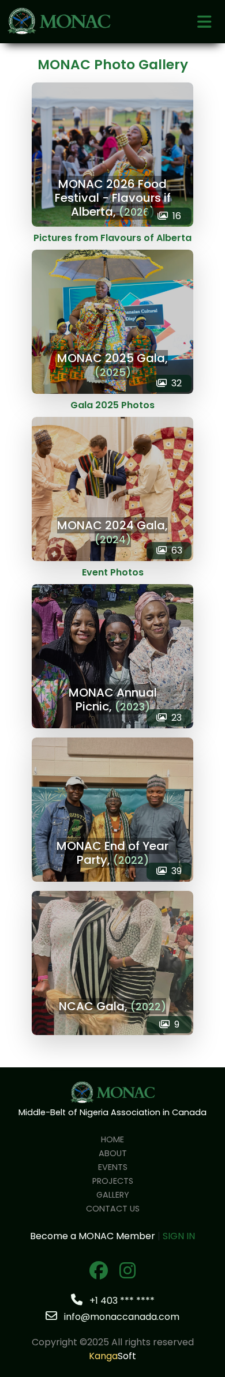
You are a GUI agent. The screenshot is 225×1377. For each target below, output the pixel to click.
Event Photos (113, 572)
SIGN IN (179, 1236)
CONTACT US (113, 1208)
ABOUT (113, 1153)
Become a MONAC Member (92, 1236)
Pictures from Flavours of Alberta (112, 237)
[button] (204, 24)
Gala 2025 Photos (112, 405)
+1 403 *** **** (121, 1300)
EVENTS (112, 1167)
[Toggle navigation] (204, 22)
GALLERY (112, 1195)
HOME (112, 1139)
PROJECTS (112, 1181)
